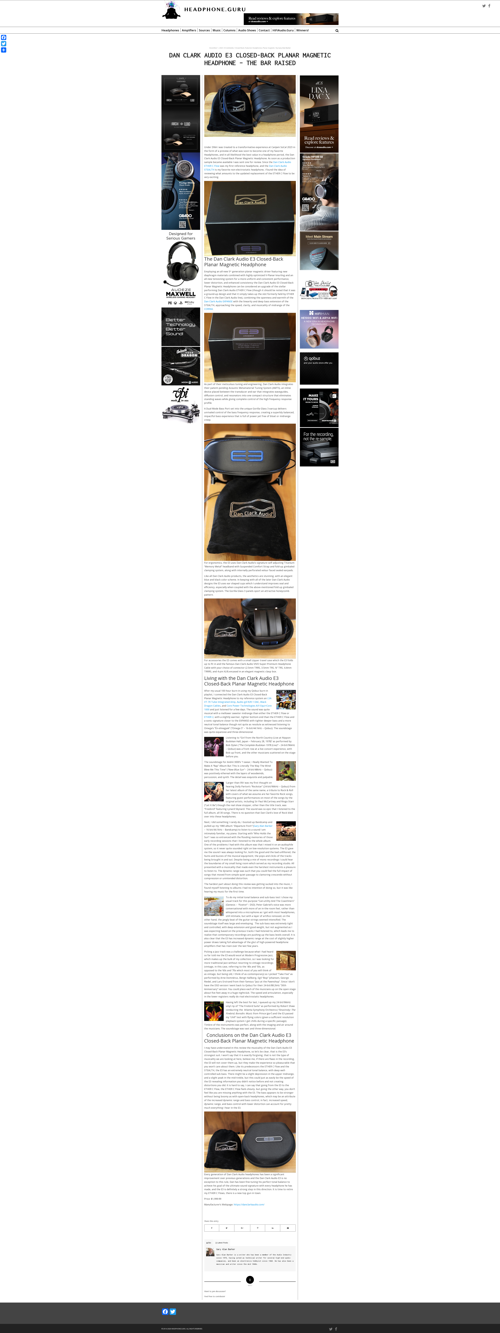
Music (217, 30)
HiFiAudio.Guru (283, 30)
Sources (204, 30)
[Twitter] (4, 44)
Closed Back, (240, 48)
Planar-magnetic (269, 48)
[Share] (4, 50)
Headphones (170, 30)
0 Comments (229, 48)
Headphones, (257, 48)
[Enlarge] (292, 184)
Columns (229, 30)
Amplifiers (189, 30)
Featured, (248, 48)
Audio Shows (247, 30)
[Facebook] (4, 37)
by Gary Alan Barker (283, 48)
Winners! (302, 30)
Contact (264, 30)
